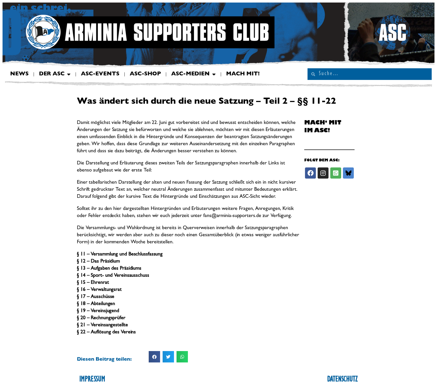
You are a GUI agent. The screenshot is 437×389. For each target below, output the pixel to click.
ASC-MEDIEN (190, 74)
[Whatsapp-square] (335, 172)
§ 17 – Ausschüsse (95, 296)
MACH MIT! (243, 74)
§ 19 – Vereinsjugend (98, 311)
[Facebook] (310, 172)
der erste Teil (137, 170)
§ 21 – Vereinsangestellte (102, 325)
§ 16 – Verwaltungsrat (99, 289)
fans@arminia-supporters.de (232, 216)
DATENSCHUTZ (342, 380)
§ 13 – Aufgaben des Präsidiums (109, 268)
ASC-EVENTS (100, 74)
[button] (154, 356)
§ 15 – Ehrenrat (93, 282)
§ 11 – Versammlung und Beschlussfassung (120, 254)
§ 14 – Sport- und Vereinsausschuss (113, 275)
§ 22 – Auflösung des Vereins (106, 332)
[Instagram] (323, 172)
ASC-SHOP (145, 74)
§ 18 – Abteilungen (96, 304)
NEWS (19, 74)
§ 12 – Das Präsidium (98, 261)
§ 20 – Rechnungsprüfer (101, 318)
